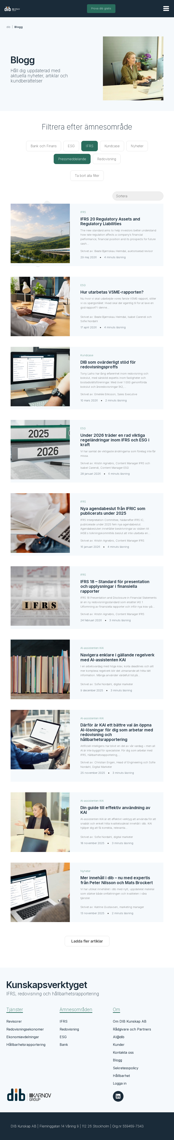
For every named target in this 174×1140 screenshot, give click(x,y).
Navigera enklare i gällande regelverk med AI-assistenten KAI (117, 657)
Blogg (117, 1060)
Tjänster (14, 1009)
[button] (166, 8)
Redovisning (69, 1029)
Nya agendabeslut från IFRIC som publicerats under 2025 (112, 511)
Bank (64, 1044)
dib (8, 27)
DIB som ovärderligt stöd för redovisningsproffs (108, 364)
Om (116, 1009)
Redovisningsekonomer (25, 1029)
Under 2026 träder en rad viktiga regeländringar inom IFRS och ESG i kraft (114, 440)
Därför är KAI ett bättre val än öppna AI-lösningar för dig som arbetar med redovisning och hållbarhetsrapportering (116, 732)
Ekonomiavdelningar (22, 1037)
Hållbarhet (121, 1076)
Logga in (119, 1083)
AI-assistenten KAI (92, 648)
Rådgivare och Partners (132, 1029)
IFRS (83, 212)
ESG (83, 285)
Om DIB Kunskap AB (129, 1021)
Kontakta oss (123, 1052)
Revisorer (14, 1021)
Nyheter (85, 871)
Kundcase (86, 355)
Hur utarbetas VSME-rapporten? (111, 292)
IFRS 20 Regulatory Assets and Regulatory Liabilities (110, 221)
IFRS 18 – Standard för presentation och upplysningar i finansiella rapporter (114, 586)
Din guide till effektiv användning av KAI (115, 810)
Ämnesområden (76, 1009)
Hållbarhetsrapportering (25, 1044)
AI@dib (118, 1037)
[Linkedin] (118, 1096)
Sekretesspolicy (125, 1068)
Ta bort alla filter (87, 175)
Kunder (119, 1044)
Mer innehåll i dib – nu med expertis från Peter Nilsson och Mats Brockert (116, 880)
